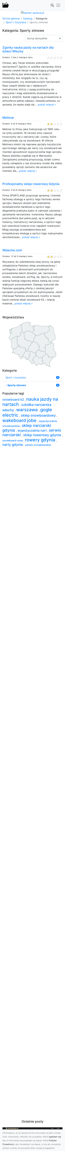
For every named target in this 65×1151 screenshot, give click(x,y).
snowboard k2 (13, 399)
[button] (52, 5)
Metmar (8, 118)
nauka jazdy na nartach (30, 401)
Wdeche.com (12, 250)
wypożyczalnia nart (32, 430)
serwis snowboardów (38, 444)
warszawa (27, 409)
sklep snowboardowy (39, 415)
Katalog (27, 18)
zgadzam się (55, 1137)
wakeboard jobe (20, 420)
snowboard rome (13, 440)
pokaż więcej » (47, 104)
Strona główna (11, 18)
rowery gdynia (40, 439)
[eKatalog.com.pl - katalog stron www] (6, 5)
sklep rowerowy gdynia (42, 435)
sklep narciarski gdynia (26, 428)
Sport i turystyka (16, 22)
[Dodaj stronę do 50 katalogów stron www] (32, 12)
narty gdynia (13, 444)
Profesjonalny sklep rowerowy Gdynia (30, 184)
